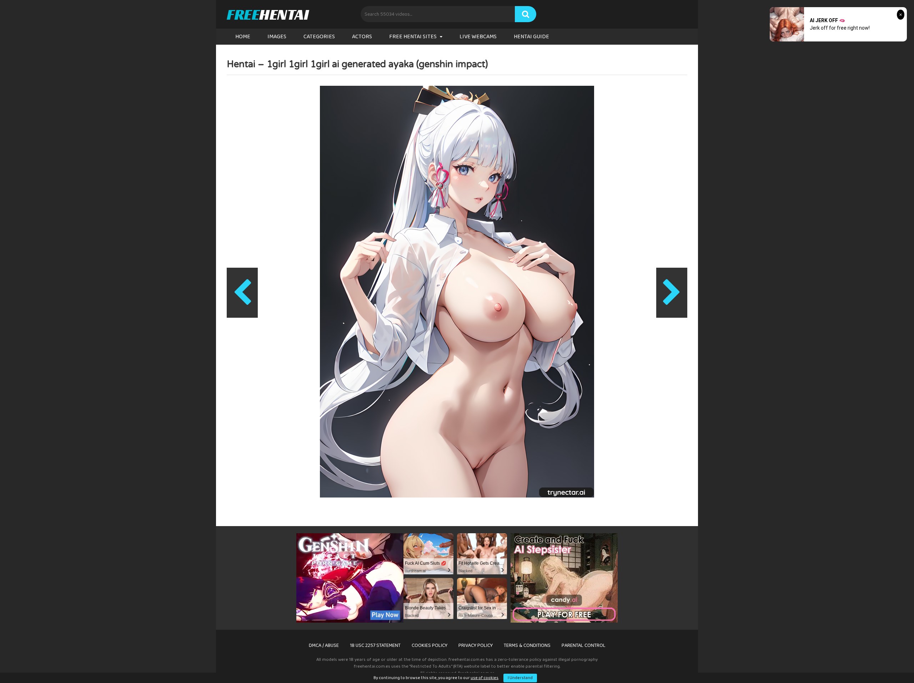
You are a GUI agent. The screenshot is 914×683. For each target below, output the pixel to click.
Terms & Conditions (527, 645)
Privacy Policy (475, 645)
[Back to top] (890, 661)
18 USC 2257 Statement (375, 645)
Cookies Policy (429, 645)
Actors (362, 36)
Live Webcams (478, 36)
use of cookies (484, 677)
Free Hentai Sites (413, 36)
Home (242, 36)
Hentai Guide (531, 36)
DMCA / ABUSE (324, 645)
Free (267, 14)
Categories (319, 36)
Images (276, 36)
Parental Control (584, 645)
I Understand (520, 677)
